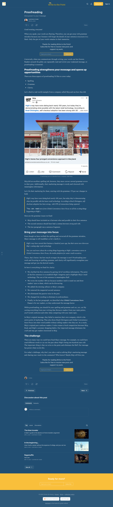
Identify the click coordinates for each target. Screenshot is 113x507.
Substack (47, 503)
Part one (26, 457)
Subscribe (98, 4)
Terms (61, 494)
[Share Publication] (91, 4)
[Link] (21, 71)
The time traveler (31, 430)
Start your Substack (52, 499)
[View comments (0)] (32, 25)
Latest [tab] (31, 425)
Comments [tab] (28, 403)
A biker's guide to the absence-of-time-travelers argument (42, 433)
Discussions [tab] (38, 425)
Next (83, 390)
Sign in (107, 4)
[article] (56, 434)
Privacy (57, 494)
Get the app (65, 499)
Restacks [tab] (36, 403)
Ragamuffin (29, 455)
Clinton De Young (33, 19)
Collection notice (69, 494)
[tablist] (32, 403)
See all (28, 467)
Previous (31, 390)
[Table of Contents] (2, 253)
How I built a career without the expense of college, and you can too (45, 445)
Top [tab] (26, 425)
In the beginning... (31, 443)
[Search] (87, 4)
